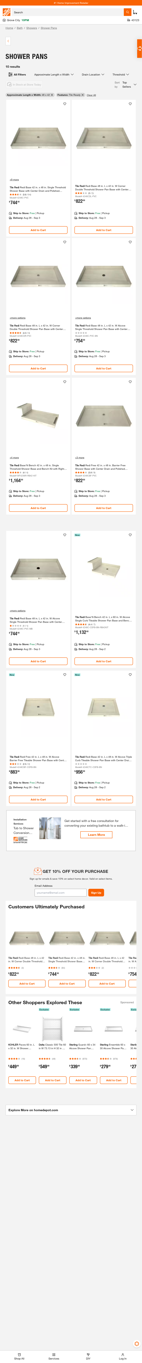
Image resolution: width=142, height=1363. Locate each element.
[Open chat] (139, 48)
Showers (31, 27)
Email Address (43, 885)
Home (9, 27)
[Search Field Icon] (127, 12)
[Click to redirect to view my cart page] (135, 12)
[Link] (38, 168)
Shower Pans (49, 27)
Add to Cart (38, 230)
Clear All (91, 95)
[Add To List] (65, 104)
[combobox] (68, 12)
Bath (20, 27)
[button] (125, 84)
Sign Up (96, 892)
